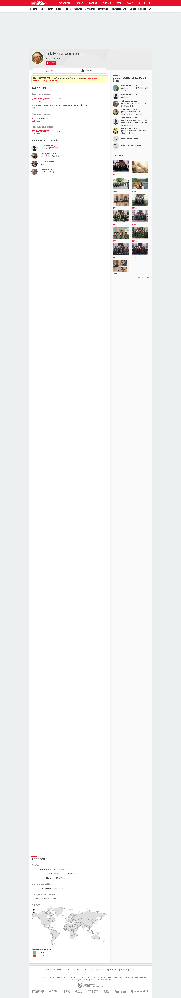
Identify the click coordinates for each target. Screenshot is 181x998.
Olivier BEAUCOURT (130, 86)
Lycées (58, 9)
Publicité (71, 977)
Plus (129, 3)
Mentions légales (75, 980)
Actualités (64, 3)
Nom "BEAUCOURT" (130, 139)
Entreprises (103, 9)
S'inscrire (34, 9)
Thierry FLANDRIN (48, 154)
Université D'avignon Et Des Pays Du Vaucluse (53, 105)
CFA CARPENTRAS (40, 131)
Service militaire (119, 9)
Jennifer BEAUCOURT (130, 118)
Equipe (52, 977)
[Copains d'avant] (92, 991)
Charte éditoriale (61, 977)
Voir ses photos (144, 277)
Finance (107, 3)
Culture (93, 3)
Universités (90, 9)
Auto (118, 3)
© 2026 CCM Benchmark (102, 980)
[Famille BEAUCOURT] (116, 146)
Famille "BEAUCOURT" (131, 146)
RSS (94, 977)
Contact (77, 977)
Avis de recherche (138, 9)
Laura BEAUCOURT (129, 128)
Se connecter (47, 9)
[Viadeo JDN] (106, 991)
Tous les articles (86, 977)
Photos (88, 71)
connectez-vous (90, 78)
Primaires (78, 9)
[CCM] (53, 991)
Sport (80, 3)
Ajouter (52, 63)
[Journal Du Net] (66, 991)
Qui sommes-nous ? (41, 977)
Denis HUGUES (47, 170)
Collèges (67, 9)
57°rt (33, 118)
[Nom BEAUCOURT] (116, 139)
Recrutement (101, 977)
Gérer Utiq (142, 977)
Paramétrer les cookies (130, 977)
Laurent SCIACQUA (49, 146)
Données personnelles (114, 977)
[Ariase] (121, 991)
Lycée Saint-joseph (40, 98)
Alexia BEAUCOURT (129, 109)
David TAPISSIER (48, 162)
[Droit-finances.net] (78, 991)
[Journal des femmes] (38, 991)
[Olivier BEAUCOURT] (37, 58)
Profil (52, 71)
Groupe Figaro (87, 980)
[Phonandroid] (140, 991)
